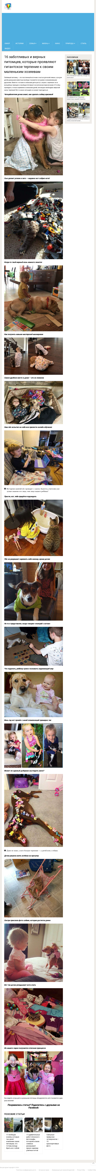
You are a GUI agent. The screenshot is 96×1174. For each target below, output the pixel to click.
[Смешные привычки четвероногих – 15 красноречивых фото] (54, 1125)
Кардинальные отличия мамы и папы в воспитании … (78, 120)
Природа (70, 43)
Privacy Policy (81, 1170)
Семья (32, 43)
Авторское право (44, 1170)
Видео (7, 48)
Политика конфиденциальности (26, 1170)
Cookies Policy (92, 1170)
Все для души (4, 1167)
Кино (57, 43)
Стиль (83, 43)
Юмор (7, 43)
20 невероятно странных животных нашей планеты (76, 98)
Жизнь (45, 43)
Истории (20, 43)
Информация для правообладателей (63, 1170)
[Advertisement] (48, 27)
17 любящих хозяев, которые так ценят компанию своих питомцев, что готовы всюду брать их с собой (12, 1141)
